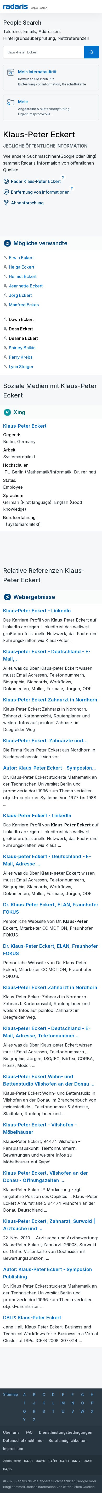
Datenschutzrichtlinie (22, 1440)
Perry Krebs (20, 357)
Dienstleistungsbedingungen (65, 1432)
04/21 (28, 1461)
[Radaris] (15, 6)
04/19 (52, 1461)
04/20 (40, 1461)
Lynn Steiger (21, 366)
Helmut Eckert (23, 276)
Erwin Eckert (21, 257)
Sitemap (10, 1394)
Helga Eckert (21, 267)
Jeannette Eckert (26, 285)
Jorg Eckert (20, 295)
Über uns (11, 1432)
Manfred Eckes (24, 304)
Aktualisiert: (12, 1461)
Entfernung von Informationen (40, 192)
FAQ (29, 1432)
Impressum (13, 1448)
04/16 (88, 1461)
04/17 (76, 1461)
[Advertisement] (51, 224)
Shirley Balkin (22, 347)
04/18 (64, 1461)
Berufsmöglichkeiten (68, 1440)
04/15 (7, 1469)
